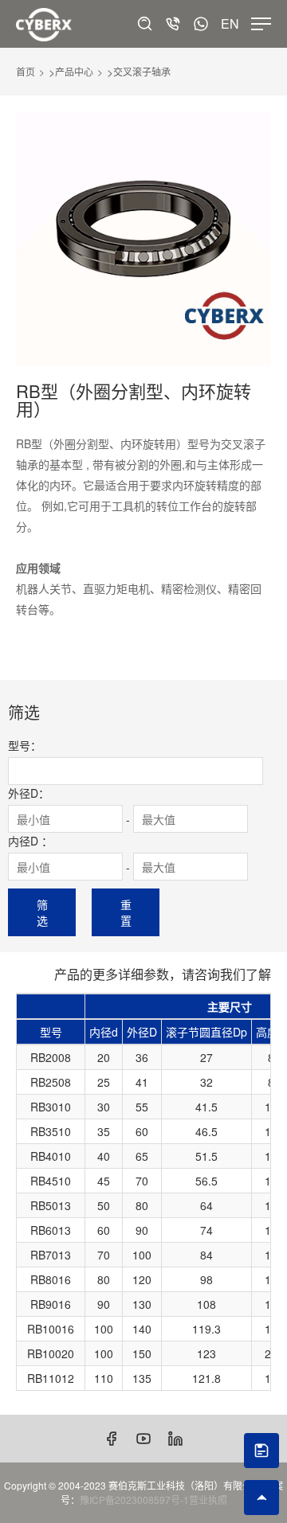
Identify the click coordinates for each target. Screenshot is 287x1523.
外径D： (28, 793)
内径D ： (30, 841)
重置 (126, 912)
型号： (24, 745)
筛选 (42, 912)
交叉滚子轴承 (142, 71)
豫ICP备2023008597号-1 (134, 1499)
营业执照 (208, 1499)
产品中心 (74, 71)
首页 (25, 71)
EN (230, 24)
